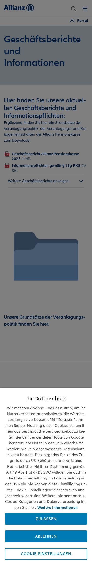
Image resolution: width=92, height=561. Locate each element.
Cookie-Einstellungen (46, 553)
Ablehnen (46, 536)
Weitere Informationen (57, 507)
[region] (46, 474)
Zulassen (46, 518)
